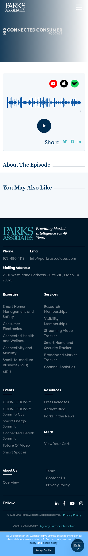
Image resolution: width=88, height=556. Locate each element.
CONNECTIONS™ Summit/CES (17, 412)
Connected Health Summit (18, 436)
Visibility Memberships (55, 321)
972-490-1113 (13, 258)
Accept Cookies (44, 550)
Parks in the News (59, 416)
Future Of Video (16, 445)
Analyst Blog (54, 409)
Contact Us (55, 478)
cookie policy (50, 543)
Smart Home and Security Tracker (58, 345)
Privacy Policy (58, 485)
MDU (7, 372)
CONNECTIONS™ (17, 402)
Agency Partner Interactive (57, 526)
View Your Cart (56, 444)
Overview (11, 482)
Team (50, 471)
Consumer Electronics (12, 326)
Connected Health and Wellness (18, 338)
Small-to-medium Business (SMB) (18, 362)
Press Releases (56, 402)
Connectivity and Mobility (17, 350)
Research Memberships (55, 309)
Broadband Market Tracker (60, 358)
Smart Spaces (15, 452)
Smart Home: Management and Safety (18, 312)
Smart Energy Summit (14, 424)
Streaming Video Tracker (58, 333)
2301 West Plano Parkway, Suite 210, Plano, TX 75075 (41, 278)
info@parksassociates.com (53, 258)
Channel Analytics (59, 367)
